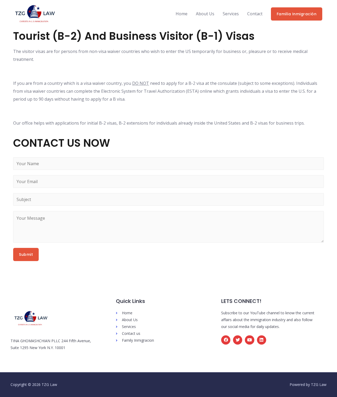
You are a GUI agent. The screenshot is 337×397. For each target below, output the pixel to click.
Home (181, 14)
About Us (205, 14)
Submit (26, 254)
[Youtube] (249, 340)
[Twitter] (237, 340)
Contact (254, 14)
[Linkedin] (261, 340)
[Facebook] (225, 340)
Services (231, 14)
